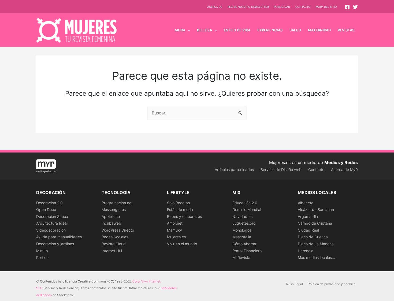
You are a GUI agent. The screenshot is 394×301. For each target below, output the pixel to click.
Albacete (305, 202)
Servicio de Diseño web (281, 169)
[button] (187, 30)
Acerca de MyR (344, 169)
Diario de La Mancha (316, 243)
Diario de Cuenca (313, 237)
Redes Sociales (115, 237)
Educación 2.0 (244, 202)
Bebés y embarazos (184, 216)
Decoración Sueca (52, 216)
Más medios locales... (316, 257)
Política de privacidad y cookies (331, 284)
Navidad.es (242, 216)
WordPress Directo (118, 230)
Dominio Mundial (246, 209)
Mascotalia (241, 237)
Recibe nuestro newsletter (248, 6)
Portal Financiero (247, 250)
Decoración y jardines (55, 243)
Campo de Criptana (315, 223)
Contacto (302, 6)
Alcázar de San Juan (316, 209)
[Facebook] (347, 7)
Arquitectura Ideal (52, 223)
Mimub (42, 250)
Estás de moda (180, 209)
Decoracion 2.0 (49, 202)
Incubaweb (111, 223)
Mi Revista (241, 257)
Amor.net (175, 223)
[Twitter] (355, 7)
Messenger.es (114, 209)
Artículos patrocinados (234, 169)
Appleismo (111, 216)
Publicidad (282, 6)
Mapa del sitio (326, 6)
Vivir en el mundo (182, 243)
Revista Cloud (114, 243)
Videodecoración (51, 230)
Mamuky (174, 230)
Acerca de (214, 6)
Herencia (305, 250)
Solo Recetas (178, 202)
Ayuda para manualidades (59, 237)
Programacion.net (117, 202)
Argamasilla (308, 216)
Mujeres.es (176, 237)
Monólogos (241, 230)
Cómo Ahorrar (244, 243)
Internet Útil (112, 250)
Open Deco (46, 209)
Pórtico (42, 257)
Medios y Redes (341, 162)
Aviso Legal (294, 284)
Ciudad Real (308, 230)
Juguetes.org (244, 223)
